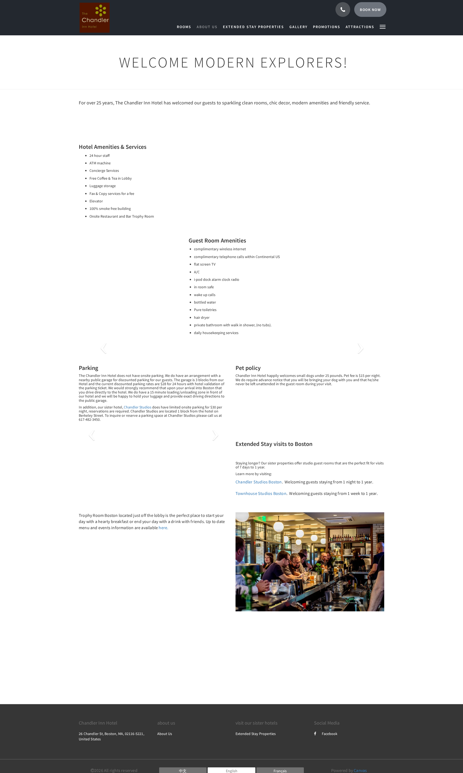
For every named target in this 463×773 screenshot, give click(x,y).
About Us (207, 26)
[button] (382, 26)
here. (163, 527)
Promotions (326, 26)
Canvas (360, 770)
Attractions (360, 26)
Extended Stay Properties (253, 26)
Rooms (184, 26)
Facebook (329, 733)
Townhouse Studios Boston (261, 493)
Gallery (298, 26)
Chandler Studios (137, 407)
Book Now (370, 9)
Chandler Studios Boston (259, 481)
